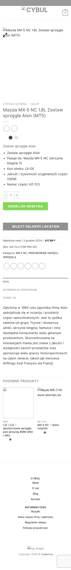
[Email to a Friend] (28, 266)
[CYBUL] (35, 13)
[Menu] (5, 13)
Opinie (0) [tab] (9, 297)
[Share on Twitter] (21, 266)
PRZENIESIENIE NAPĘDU (43, 253)
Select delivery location (35, 226)
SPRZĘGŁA (9, 257)
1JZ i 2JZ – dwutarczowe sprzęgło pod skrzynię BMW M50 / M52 (18, 430)
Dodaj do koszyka (25, 206)
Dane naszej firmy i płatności (35, 517)
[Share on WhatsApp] (6, 266)
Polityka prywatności (35, 527)
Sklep (35, 103)
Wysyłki (35, 511)
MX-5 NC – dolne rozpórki (48, 426)
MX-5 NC (21, 253)
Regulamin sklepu (35, 522)
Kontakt (35, 499)
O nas (35, 488)
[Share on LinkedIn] (42, 266)
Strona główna (15, 103)
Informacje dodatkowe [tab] (20, 289)
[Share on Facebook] (13, 266)
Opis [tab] (6, 281)
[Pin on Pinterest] (35, 266)
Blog (35, 493)
